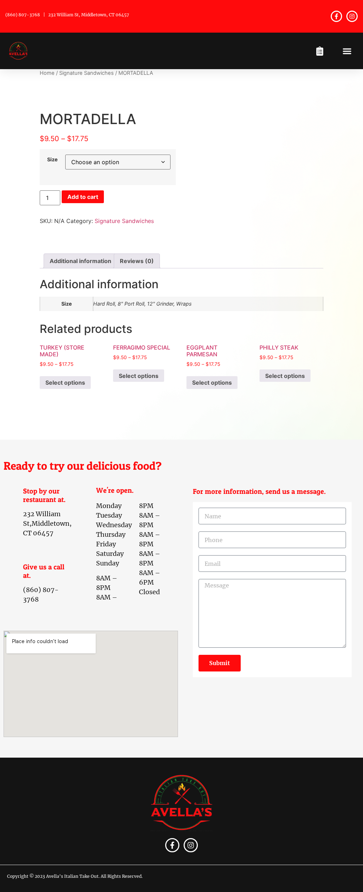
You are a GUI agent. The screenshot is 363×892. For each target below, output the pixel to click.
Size (52, 159)
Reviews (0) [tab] (137, 260)
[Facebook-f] (336, 16)
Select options (65, 382)
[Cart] (320, 51)
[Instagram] (352, 16)
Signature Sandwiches (86, 73)
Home (47, 73)
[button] (347, 51)
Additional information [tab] (80, 260)
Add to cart (82, 196)
